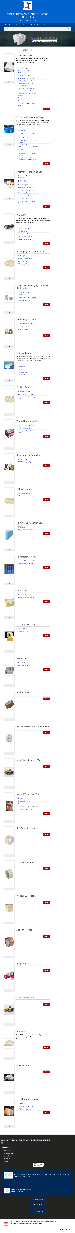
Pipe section (22, 1065)
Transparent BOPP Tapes (26, 323)
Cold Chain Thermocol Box (26, 88)
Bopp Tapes (22, 963)
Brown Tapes (22, 692)
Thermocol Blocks (24, 292)
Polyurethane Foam (26, 557)
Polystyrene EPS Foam (25, 300)
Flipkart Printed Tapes (25, 234)
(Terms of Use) (53, 1221)
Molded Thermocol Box (27, 794)
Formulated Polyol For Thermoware (25, 150)
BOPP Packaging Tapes (25, 462)
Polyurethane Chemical (25, 564)
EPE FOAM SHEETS (24, 663)
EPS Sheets (22, 295)
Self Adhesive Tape (25, 828)
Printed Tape (22, 215)
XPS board (21, 527)
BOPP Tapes (22, 496)
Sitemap (5, 1161)
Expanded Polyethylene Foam (27, 561)
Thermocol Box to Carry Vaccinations (25, 84)
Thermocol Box (23, 68)
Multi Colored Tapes (26, 997)
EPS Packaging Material (25, 187)
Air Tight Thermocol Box (25, 81)
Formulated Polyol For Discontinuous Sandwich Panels (28, 145)
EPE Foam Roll (22, 595)
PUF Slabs (21, 1031)
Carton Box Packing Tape (26, 261)
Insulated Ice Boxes (24, 801)
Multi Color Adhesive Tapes (29, 760)
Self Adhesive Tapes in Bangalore (32, 726)
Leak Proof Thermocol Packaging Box (25, 181)
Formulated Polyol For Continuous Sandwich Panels (27, 158)
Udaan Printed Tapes (24, 239)
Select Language (62, 1229)
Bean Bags (21, 130)
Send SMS (39, 1204)
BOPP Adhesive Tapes (25, 258)
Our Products (36, 25)
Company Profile (22, 25)
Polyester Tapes (23, 631)
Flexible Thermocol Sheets (26, 101)
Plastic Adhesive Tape (25, 629)
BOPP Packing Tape (24, 391)
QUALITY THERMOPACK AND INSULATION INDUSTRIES (28, 17)
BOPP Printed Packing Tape (26, 394)
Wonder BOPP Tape (26, 896)
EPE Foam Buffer (23, 665)
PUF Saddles (22, 375)
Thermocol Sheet (23, 326)
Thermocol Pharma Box (25, 1106)
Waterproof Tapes (24, 264)
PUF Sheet (21, 369)
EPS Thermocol (23, 329)
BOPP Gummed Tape (24, 493)
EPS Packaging (23, 185)
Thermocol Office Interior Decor (28, 806)
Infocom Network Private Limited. (34, 1223)
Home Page (9, 25)
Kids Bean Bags (23, 138)
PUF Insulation (23, 353)
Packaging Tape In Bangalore (30, 251)
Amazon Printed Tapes (25, 236)
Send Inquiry (39, 1199)
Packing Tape (23, 387)
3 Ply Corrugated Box (24, 428)
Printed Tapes (22, 231)
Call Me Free (39, 1211)
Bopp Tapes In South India (29, 455)
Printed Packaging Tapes (26, 425)
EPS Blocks (21, 1103)
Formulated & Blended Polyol (30, 117)
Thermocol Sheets (24, 98)
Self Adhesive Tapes (26, 624)
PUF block (21, 366)
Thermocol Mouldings (25, 809)
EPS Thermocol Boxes (27, 1099)
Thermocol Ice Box (24, 196)
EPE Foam (21, 658)
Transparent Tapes (25, 862)
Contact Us (48, 25)
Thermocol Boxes (25, 55)
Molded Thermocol (24, 798)
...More (46, 109)
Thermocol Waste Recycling (27, 298)
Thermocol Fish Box (24, 75)
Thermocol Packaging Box (29, 172)
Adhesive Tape (23, 489)
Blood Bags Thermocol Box (26, 78)
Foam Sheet (22, 590)
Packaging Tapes (23, 459)
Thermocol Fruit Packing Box (27, 190)
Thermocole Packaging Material (28, 193)
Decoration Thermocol (25, 804)
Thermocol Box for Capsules (27, 91)
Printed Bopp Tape (24, 228)
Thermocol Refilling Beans (26, 198)
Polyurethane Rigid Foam (26, 597)
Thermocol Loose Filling (25, 332)
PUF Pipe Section (23, 372)
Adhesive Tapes (24, 930)
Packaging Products (26, 319)
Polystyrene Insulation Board (30, 523)
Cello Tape (21, 256)
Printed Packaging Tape (28, 421)
